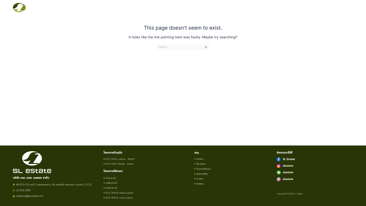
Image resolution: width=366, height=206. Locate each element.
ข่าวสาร (263, 7)
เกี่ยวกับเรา (202, 7)
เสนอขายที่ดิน (247, 7)
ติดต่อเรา (277, 7)
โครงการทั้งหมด (222, 7)
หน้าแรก (186, 7)
